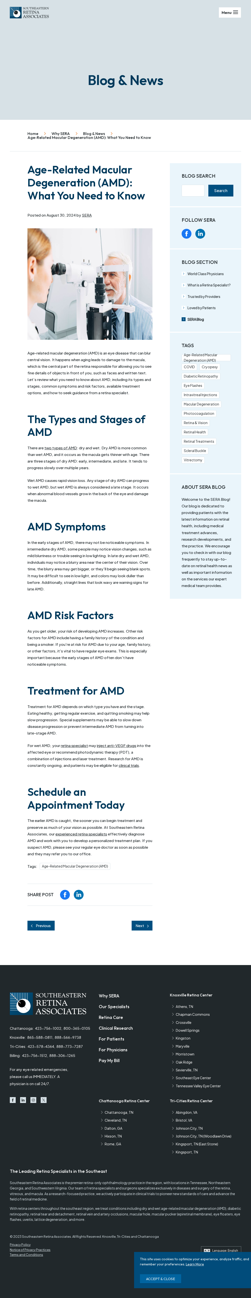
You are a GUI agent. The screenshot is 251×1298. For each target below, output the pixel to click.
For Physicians (113, 1050)
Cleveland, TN (116, 1120)
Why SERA (109, 996)
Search (220, 190)
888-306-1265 (62, 1055)
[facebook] (65, 895)
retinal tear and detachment (52, 1214)
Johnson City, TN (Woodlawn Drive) (203, 1136)
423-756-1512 (34, 1055)
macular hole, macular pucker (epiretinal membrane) (171, 1214)
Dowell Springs (188, 1030)
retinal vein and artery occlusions (102, 1214)
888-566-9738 (68, 1037)
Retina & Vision (196, 422)
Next (140, 925)
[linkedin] (79, 895)
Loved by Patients (202, 308)
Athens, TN (184, 1006)
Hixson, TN (113, 1136)
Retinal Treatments (199, 441)
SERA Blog (196, 319)
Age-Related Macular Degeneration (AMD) (75, 866)
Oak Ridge (184, 1062)
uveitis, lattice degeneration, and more (53, 1219)
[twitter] (228, 234)
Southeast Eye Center (193, 1078)
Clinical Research (116, 1028)
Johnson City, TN (189, 1128)
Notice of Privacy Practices (30, 1250)
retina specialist (74, 745)
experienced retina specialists (81, 834)
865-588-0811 (39, 1037)
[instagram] (214, 234)
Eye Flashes (193, 385)
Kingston (183, 1038)
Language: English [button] (225, 1250)
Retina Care (111, 1017)
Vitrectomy (193, 460)
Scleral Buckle (195, 450)
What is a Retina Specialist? (209, 285)
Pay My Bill (109, 1060)
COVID (189, 367)
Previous (43, 925)
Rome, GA (113, 1144)
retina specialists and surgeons (112, 1188)
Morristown (185, 1054)
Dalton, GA (113, 1128)
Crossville (183, 1022)
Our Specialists (114, 1006)
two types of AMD (60, 447)
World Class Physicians (206, 273)
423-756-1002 (48, 1028)
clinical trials (129, 765)
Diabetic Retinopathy (201, 376)
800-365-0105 (76, 1028)
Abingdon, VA (186, 1112)
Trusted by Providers (204, 296)
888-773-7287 (69, 1046)
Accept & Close (160, 1278)
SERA (87, 215)
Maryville (182, 1046)
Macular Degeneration (201, 404)
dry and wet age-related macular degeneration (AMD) (184, 1208)
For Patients (111, 1039)
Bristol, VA (184, 1120)
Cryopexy (210, 367)
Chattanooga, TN (119, 1112)
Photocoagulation (199, 413)
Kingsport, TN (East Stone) (197, 1144)
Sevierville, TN (187, 1070)
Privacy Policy (20, 1245)
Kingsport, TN (187, 1152)
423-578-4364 (41, 1046)
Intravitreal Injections (200, 394)
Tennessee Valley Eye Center (198, 1086)
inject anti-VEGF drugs (116, 745)
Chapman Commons (193, 1014)
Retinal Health (195, 432)
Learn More (195, 1264)
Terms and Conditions (26, 1255)
